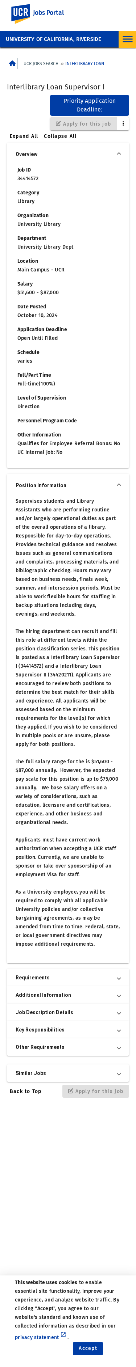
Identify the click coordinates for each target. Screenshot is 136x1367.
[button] (68, 154)
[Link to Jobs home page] (12, 63)
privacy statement (40, 1337)
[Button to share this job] (123, 123)
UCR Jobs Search (41, 63)
